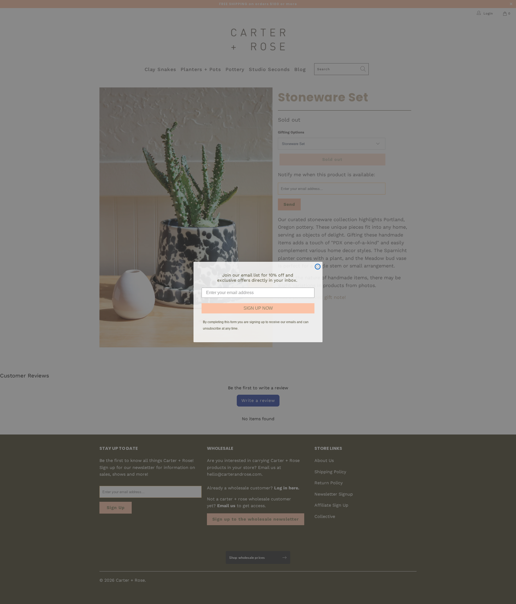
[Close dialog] (317, 266)
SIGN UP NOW (258, 308)
